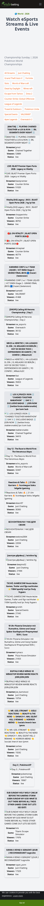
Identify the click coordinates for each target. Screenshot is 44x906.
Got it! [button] (22, 903)
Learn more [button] (18, 896)
